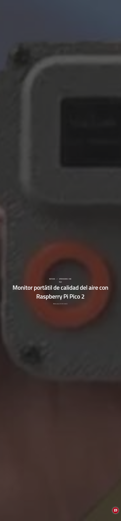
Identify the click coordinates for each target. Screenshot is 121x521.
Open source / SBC (65, 279)
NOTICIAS (52, 279)
